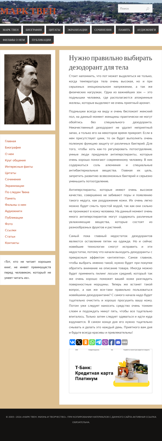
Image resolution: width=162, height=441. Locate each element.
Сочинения (13, 179)
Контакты (12, 242)
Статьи (10, 236)
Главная (10, 141)
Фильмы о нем (15, 204)
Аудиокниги (13, 211)
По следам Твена (17, 192)
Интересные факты (19, 166)
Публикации (14, 217)
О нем (9, 154)
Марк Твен (28, 11)
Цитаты (10, 173)
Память (10, 198)
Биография (13, 147)
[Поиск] (148, 9)
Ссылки (10, 230)
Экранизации (14, 185)
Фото (9, 224)
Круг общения (15, 160)
